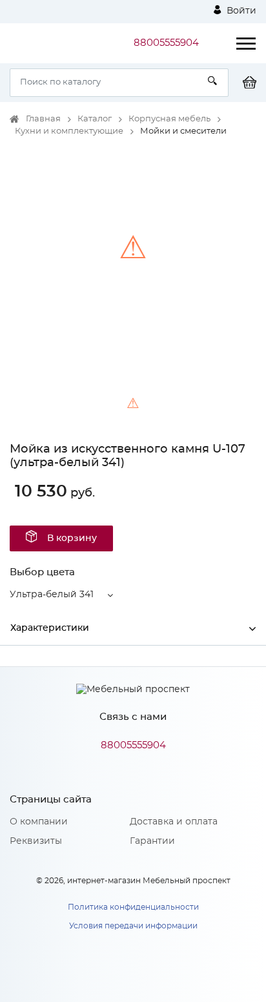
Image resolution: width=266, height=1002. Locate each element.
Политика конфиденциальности (133, 907)
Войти (240, 10)
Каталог (94, 119)
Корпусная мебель (169, 119)
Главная (43, 119)
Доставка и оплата (174, 821)
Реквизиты (36, 841)
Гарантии (152, 841)
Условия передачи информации (133, 926)
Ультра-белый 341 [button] (52, 594)
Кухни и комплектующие (69, 131)
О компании (39, 821)
